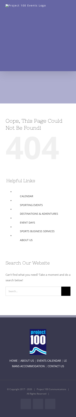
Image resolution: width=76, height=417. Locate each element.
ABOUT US (26, 240)
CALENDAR (26, 196)
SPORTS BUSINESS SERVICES (37, 231)
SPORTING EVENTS (31, 205)
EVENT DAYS (27, 222)
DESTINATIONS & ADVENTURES (39, 213)
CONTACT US (56, 366)
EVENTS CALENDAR (49, 360)
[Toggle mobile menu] (69, 9)
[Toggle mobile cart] (62, 9)
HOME (13, 360)
